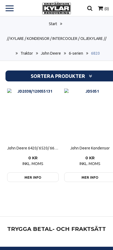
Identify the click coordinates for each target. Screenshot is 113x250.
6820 (95, 53)
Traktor (27, 53)
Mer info (32, 177)
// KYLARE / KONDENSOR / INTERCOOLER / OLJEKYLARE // (56, 38)
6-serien (76, 53)
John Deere (51, 53)
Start (53, 24)
